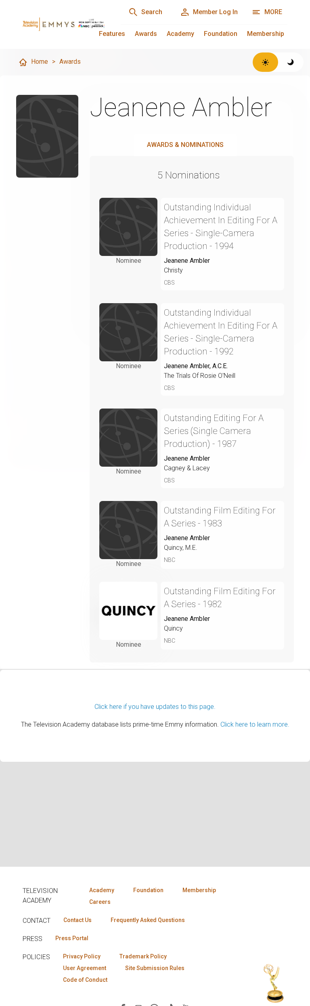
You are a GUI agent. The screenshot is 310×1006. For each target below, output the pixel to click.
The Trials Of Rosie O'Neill (199, 375)
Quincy (173, 628)
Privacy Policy (82, 956)
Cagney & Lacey (187, 468)
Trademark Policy (143, 956)
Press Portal (71, 938)
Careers (100, 902)
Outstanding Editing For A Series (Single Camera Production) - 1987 (214, 431)
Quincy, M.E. (180, 547)
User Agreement (84, 968)
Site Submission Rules (154, 968)
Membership (265, 34)
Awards (146, 34)
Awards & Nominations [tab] (185, 145)
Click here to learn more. (254, 724)
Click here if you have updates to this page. (155, 706)
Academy (180, 34)
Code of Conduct (85, 980)
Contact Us (77, 920)
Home (39, 61)
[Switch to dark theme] (291, 62)
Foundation (220, 34)
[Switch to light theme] (265, 62)
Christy (173, 270)
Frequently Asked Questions (148, 920)
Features (112, 34)
